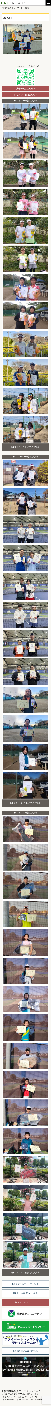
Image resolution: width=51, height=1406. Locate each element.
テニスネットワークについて (15, 1397)
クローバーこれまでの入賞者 (27, 803)
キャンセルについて (26, 1302)
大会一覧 (33, 1397)
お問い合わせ (22, 1399)
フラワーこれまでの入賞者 (26, 447)
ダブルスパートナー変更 (27, 1283)
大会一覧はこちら (24, 88)
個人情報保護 (36, 1399)
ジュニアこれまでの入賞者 (26, 1272)
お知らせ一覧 (8, 1399)
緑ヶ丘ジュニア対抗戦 (27, 1350)
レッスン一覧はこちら (24, 94)
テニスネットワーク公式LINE (25, 66)
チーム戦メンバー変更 (27, 1293)
